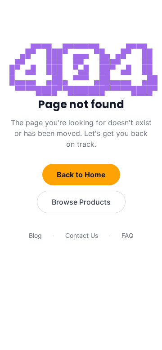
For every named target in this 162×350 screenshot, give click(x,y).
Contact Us (81, 235)
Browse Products (81, 201)
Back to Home (81, 174)
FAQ (128, 235)
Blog (35, 235)
